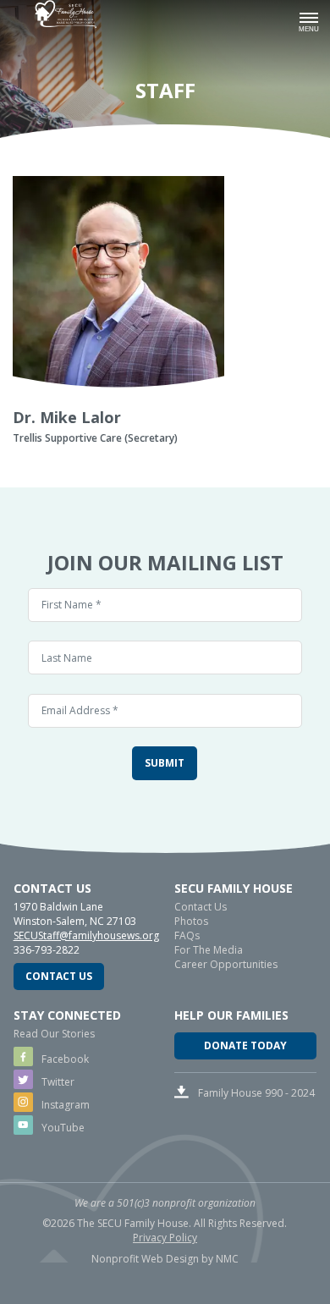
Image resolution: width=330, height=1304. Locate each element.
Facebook (64, 1059)
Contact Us (58, 976)
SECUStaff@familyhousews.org (86, 935)
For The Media (208, 950)
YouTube (62, 1127)
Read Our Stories (54, 1033)
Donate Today (245, 1045)
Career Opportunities (226, 964)
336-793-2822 (47, 950)
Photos (191, 921)
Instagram (64, 1105)
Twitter (56, 1082)
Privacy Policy (165, 1237)
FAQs (187, 935)
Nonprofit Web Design (145, 1259)
